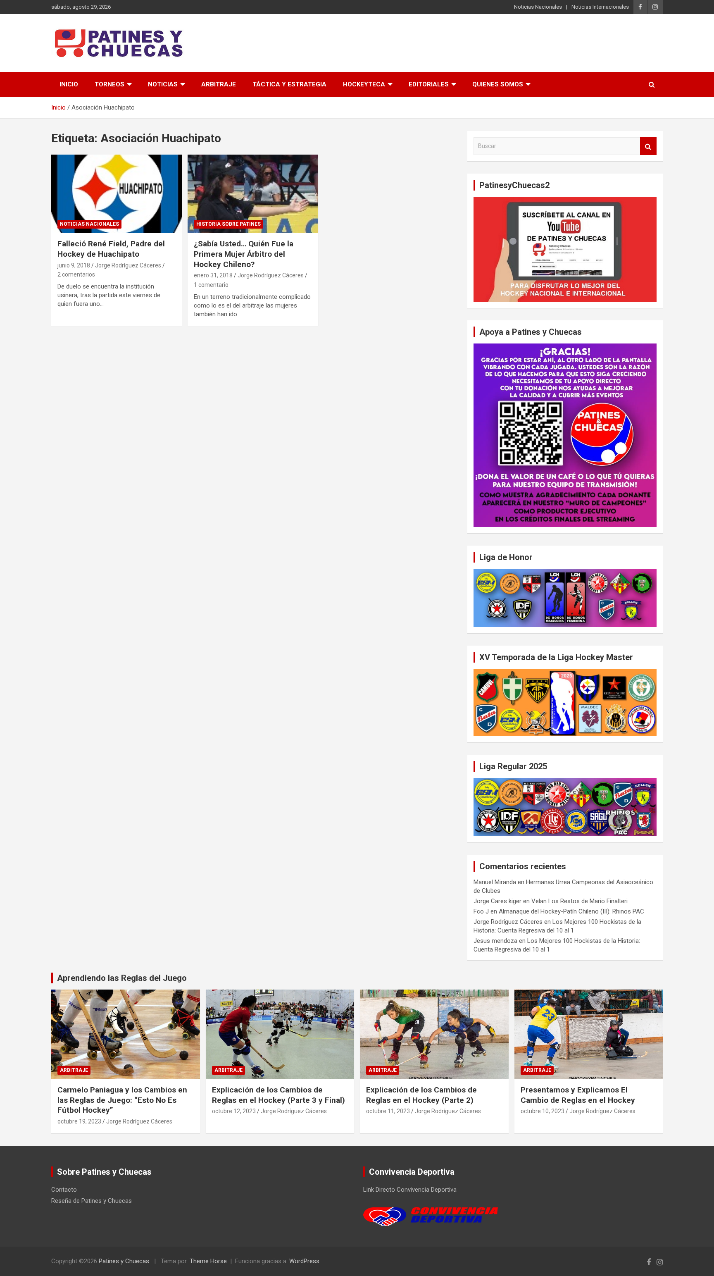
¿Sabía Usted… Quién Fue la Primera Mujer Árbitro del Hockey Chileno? (243, 254)
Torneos (109, 84)
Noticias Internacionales (600, 7)
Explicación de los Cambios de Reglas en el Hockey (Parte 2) (421, 1095)
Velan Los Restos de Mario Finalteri (579, 901)
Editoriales (429, 84)
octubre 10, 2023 (542, 1111)
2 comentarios (76, 274)
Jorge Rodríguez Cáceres (128, 265)
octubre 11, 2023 (388, 1111)
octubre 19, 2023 (79, 1121)
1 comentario (211, 284)
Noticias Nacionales (538, 7)
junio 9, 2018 (73, 265)
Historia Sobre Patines (228, 224)
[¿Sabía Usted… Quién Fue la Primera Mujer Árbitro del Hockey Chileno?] (253, 193)
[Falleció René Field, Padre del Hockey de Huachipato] (116, 193)
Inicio (69, 84)
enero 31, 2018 (213, 275)
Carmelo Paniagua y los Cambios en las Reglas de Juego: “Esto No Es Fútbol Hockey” (122, 1100)
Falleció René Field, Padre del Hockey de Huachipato (111, 249)
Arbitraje (218, 84)
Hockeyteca (364, 84)
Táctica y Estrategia (289, 84)
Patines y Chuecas (124, 1261)
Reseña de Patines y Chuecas (91, 1200)
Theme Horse (208, 1261)
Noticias (163, 84)
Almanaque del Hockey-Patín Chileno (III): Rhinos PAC (571, 911)
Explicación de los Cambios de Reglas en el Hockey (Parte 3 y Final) (278, 1095)
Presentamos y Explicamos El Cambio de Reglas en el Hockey (578, 1095)
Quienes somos (497, 84)
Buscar (648, 146)
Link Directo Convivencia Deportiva (410, 1189)
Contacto (64, 1189)
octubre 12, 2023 (234, 1111)
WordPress (304, 1261)
